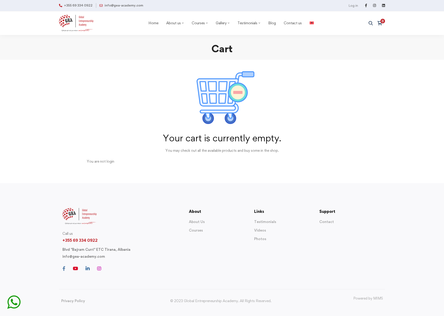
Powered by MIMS (368, 298)
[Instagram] (99, 268)
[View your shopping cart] (381, 23)
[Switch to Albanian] (311, 23)
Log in (353, 5)
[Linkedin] (88, 268)
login (110, 161)
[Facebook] (63, 268)
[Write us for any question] (14, 298)
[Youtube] (75, 268)
